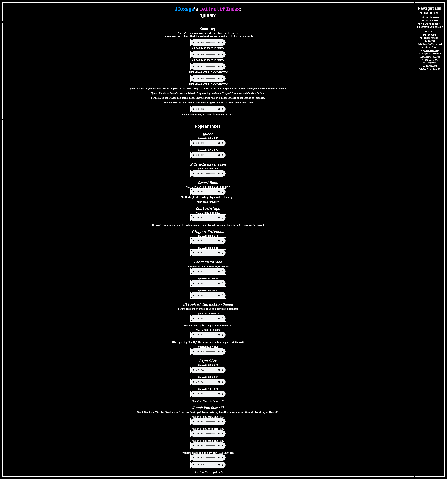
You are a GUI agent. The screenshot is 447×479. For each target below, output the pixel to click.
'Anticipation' (213, 472)
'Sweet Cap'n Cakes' (431, 26)
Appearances (431, 37)
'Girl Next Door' (431, 23)
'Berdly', (193, 342)
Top (431, 31)
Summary (431, 34)
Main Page (431, 20)
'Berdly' (213, 201)
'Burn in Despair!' (213, 401)
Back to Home (431, 12)
